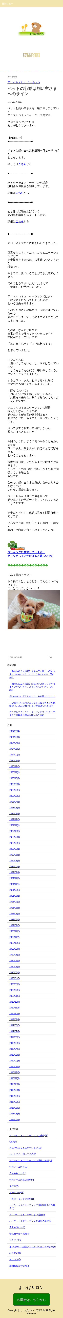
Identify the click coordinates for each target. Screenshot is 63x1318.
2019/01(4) (14, 1066)
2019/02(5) (14, 1060)
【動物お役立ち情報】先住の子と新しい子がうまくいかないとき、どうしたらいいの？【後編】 (32, 674)
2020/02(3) (14, 990)
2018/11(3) (14, 1078)
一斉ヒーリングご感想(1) (21, 1199)
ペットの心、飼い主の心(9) (22, 1154)
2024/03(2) (14, 749)
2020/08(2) (14, 954)
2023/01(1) (14, 813)
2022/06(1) (14, 855)
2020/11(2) (14, 937)
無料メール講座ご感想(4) (21, 1179)
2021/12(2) (14, 878)
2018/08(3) (14, 1096)
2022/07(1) (14, 849)
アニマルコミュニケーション (24, 82)
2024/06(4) (14, 731)
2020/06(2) (14, 966)
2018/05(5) (14, 1113)
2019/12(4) (14, 1002)
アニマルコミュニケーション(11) (25, 1147)
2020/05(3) (14, 972)
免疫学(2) (13, 1186)
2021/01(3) (14, 925)
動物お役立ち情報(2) (19, 1266)
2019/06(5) (14, 1037)
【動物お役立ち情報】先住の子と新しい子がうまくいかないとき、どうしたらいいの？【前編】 (32, 686)
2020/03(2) (14, 984)
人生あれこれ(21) (17, 1173)
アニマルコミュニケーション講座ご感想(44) (30, 1160)
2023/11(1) (14, 772)
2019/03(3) (14, 1055)
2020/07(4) (14, 960)
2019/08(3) (14, 1025)
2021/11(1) (14, 884)
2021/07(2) (14, 901)
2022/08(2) (14, 843)
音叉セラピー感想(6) (19, 1233)
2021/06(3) (14, 908)
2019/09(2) (14, 1019)
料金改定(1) (15, 1253)
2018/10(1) (14, 1084)
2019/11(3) (14, 1007)
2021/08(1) (14, 896)
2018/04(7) (14, 1119)
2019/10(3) (14, 1013)
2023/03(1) (14, 807)
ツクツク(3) (15, 1240)
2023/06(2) (14, 796)
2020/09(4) (14, 949)
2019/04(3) (14, 1049)
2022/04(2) (14, 866)
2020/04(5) (14, 978)
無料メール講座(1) (18, 1167)
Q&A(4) (13, 1141)
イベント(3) (15, 1259)
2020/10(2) (14, 943)
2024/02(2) (14, 754)
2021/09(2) (14, 890)
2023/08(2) (14, 790)
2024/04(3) (14, 743)
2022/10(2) (14, 831)
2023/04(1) (14, 802)
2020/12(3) (14, 931)
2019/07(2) (14, 1031)
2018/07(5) (14, 1102)
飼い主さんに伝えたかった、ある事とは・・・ (32, 696)
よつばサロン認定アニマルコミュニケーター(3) (32, 1246)
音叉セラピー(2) (17, 1227)
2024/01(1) (14, 760)
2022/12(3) (14, 819)
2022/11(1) (14, 825)
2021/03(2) (14, 913)
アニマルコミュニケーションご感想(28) (28, 1135)
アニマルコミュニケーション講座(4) (27, 1214)
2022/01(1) (14, 872)
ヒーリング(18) (16, 1192)
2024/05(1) (14, 737)
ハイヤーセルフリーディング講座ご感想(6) (30, 1221)
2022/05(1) (14, 860)
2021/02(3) (14, 919)
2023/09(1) (14, 784)
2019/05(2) (14, 1043)
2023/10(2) (14, 778)
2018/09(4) (14, 1090)
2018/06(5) (14, 1108)
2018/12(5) (14, 1072)
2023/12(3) (14, 766)
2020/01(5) (14, 996)
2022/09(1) (14, 837)
